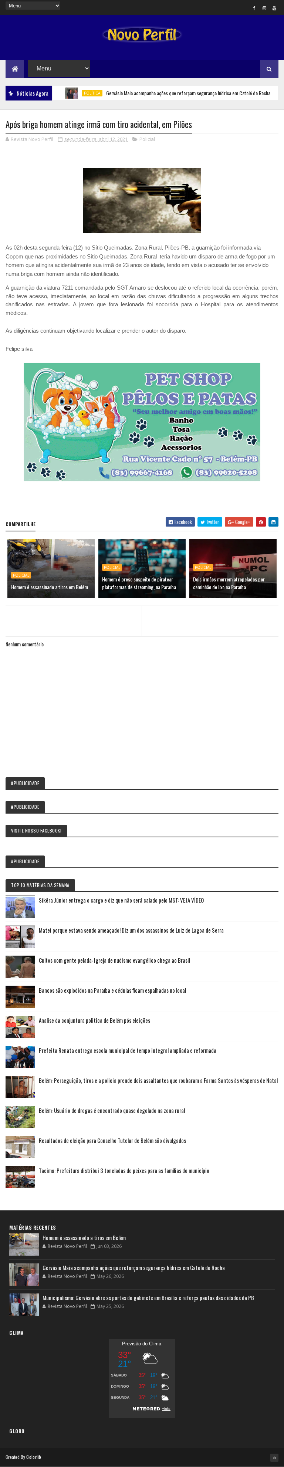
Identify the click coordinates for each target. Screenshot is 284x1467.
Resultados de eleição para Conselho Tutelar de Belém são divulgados (112, 1140)
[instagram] (264, 8)
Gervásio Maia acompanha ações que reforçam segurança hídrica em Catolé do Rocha (170, 93)
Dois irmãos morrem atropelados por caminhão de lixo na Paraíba (229, 583)
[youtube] (274, 8)
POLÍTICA (73, 93)
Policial (147, 139)
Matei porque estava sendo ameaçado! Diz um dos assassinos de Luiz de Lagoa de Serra (131, 930)
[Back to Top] (274, 1458)
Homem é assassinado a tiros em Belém (49, 587)
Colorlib (33, 1457)
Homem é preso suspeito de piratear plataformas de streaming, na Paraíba (139, 583)
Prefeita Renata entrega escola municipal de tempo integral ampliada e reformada (127, 1050)
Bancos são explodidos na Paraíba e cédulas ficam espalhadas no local (112, 990)
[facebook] (254, 8)
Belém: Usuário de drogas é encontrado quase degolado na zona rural (112, 1110)
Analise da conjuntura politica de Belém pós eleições (94, 1020)
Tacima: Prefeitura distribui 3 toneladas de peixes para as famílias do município (124, 1170)
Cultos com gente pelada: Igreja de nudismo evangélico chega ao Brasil (114, 960)
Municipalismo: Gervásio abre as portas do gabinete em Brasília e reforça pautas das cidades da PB (148, 1297)
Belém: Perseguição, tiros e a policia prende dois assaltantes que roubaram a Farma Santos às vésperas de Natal (158, 1080)
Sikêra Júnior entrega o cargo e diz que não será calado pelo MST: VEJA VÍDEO (121, 900)
